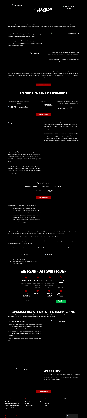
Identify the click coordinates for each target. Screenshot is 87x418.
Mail (46, 405)
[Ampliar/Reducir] (2, 415)
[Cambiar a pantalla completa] (8, 415)
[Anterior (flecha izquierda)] (2, 417)
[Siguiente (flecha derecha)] (8, 417)
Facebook (47, 401)
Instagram (47, 403)
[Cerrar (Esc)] (19, 415)
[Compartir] (13, 415)
